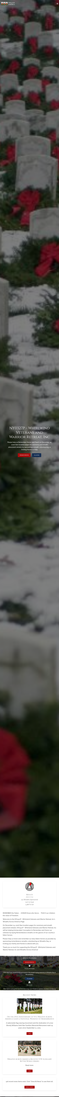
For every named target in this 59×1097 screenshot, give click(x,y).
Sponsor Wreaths (24, 455)
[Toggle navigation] (57, 4)
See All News (29, 1087)
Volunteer (36, 455)
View (29, 1033)
